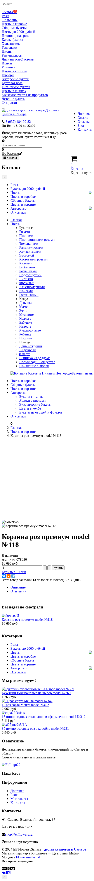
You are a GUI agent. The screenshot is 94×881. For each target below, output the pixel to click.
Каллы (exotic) (12, 39)
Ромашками (28, 271)
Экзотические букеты (35, 404)
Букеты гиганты (31, 396)
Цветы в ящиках (14, 91)
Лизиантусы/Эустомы (18, 59)
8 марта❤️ (9, 12)
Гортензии (9, 47)
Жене (23, 310)
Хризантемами (30, 251)
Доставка (84, 114)
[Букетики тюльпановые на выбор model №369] (38, 689)
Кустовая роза (12, 83)
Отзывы (84, 121)
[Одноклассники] (8, 576)
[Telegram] (13, 576)
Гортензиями (28, 295)
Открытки (9, 103)
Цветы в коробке (14, 24)
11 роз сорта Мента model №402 (25, 705)
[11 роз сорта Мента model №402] (27, 701)
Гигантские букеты (16, 87)
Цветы (15, 192)
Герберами (27, 267)
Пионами (26, 235)
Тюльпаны (9, 20)
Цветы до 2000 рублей (18, 32)
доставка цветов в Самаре (65, 849)
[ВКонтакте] (4, 576)
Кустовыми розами (33, 259)
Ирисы (7, 63)
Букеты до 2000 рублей (27, 189)
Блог (81, 125)
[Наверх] (4, 877)
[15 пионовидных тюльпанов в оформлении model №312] (13, 713)
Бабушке (25, 322)
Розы (5, 16)
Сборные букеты (14, 28)
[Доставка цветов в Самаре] (11, 765)
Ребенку (25, 334)
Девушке (25, 303)
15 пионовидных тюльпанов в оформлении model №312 (43, 717)
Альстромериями (32, 287)
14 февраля (27, 350)
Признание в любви (34, 366)
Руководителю (30, 330)
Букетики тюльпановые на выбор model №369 (36, 693)
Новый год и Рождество (37, 362)
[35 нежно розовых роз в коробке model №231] (14, 724)
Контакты (85, 129)
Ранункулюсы (12, 55)
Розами (24, 232)
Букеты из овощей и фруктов (41, 412)
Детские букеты (13, 99)
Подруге (25, 338)
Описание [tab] (18, 587)
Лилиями (26, 279)
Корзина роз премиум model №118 (27, 619)
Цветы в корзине (14, 71)
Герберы (8, 75)
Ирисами (26, 291)
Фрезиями (26, 283)
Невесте (25, 326)
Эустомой (26, 255)
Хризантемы (11, 43)
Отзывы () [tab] (18, 591)
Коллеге (25, 318)
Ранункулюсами (31, 247)
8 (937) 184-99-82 (18, 121)
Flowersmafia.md (28, 857)
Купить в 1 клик (14, 572)
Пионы (7, 51)
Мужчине (26, 314)
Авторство (18, 208)
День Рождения (30, 346)
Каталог (11, 157)
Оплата (83, 117)
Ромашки (9, 67)
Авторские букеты (15, 79)
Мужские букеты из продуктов (25, 95)
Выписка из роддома (34, 358)
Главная (16, 220)
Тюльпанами (28, 243)
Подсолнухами (30, 275)
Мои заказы (19, 799)
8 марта (24, 354)
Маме (23, 307)
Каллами (25, 263)
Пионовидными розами (37, 239)
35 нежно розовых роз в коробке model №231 (35, 728)
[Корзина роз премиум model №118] (10, 615)
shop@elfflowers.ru (19, 834)
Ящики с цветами (32, 400)
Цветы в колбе (30, 408)
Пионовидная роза (16, 35)
